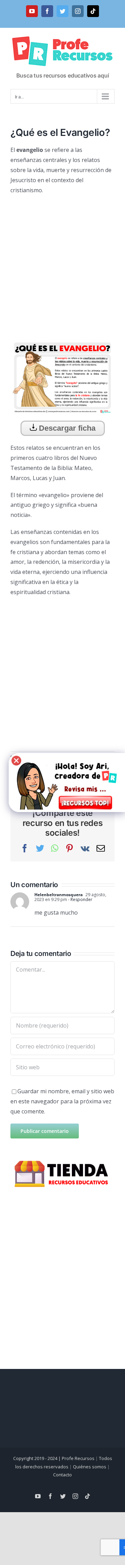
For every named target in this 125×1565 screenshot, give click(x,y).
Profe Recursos (78, 1458)
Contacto (62, 1474)
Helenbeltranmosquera (58, 895)
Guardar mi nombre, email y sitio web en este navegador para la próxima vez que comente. (62, 1101)
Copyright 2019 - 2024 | (37, 1458)
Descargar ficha (66, 428)
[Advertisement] (62, 264)
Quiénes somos (89, 1466)
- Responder (79, 899)
